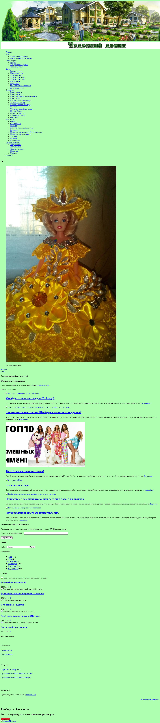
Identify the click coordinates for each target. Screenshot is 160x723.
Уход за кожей (15, 147)
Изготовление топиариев (20, 134)
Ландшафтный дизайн (19, 65)
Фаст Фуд (14, 117)
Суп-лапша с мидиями (12, 605)
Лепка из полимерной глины (21, 128)
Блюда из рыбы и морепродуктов (23, 96)
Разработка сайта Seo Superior (150, 699)
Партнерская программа (10, 670)
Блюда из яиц (15, 98)
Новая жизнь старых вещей (21, 58)
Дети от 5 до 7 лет (17, 79)
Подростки (14, 84)
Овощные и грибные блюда (21, 109)
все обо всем (31, 695)
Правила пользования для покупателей (16, 673)
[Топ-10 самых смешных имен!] (45, 466)
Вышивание (15, 140)
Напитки (13, 107)
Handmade (10, 155)
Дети (8, 69)
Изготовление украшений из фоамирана (26, 132)
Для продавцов (7, 654)
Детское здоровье (17, 88)
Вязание (13, 138)
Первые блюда (16, 111)
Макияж (13, 153)
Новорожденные (17, 73)
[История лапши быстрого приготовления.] (23, 508)
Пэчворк (13, 126)
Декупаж (13, 136)
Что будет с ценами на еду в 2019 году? (20, 616)
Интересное (12, 561)
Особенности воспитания (20, 86)
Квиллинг (14, 130)
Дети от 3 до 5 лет (17, 77)
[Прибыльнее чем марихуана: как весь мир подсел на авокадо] (31, 494)
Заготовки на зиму (17, 103)
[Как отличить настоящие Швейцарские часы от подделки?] (38, 407)
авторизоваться (43, 385)
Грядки (13, 63)
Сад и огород (11, 60)
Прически (14, 151)
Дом (7, 54)
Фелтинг (13, 122)
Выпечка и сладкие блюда (20, 100)
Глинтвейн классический (14, 582)
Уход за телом (15, 145)
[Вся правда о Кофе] (14, 480)
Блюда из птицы (16, 94)
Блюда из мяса (16, 92)
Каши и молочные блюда (20, 105)
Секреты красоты (13, 143)
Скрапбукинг (15, 124)
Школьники (15, 82)
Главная (9, 52)
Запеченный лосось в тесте (14, 627)
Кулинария (10, 90)
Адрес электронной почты (12, 533)
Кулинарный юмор (17, 115)
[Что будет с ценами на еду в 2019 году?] (22, 393)
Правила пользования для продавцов (16, 677)
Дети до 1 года (16, 75)
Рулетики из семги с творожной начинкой (22, 593)
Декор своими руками (19, 56)
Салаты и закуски (17, 113)
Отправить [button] (5, 719)
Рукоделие (10, 119)
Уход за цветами (16, 67)
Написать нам (6, 650)
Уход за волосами (17, 149)
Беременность (15, 71)
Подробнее (145, 403)
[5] (61, 361)
